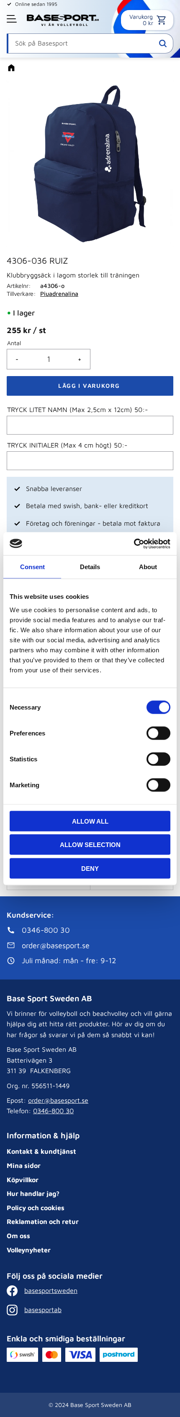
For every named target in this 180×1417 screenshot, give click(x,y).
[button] (13, 19)
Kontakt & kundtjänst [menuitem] (41, 1151)
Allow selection (90, 844)
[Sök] (162, 43)
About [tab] (148, 566)
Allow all (90, 820)
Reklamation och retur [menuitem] (43, 1221)
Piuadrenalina (59, 293)
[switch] (158, 733)
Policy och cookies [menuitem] (35, 1207)
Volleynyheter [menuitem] (29, 1250)
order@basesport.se (58, 1100)
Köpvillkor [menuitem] (23, 1179)
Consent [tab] (32, 566)
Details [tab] (90, 566)
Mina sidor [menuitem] (24, 1165)
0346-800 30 (53, 1110)
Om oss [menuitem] (18, 1235)
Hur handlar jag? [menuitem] (33, 1193)
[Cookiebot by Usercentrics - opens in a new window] (133, 543)
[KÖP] (90, 386)
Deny (90, 868)
